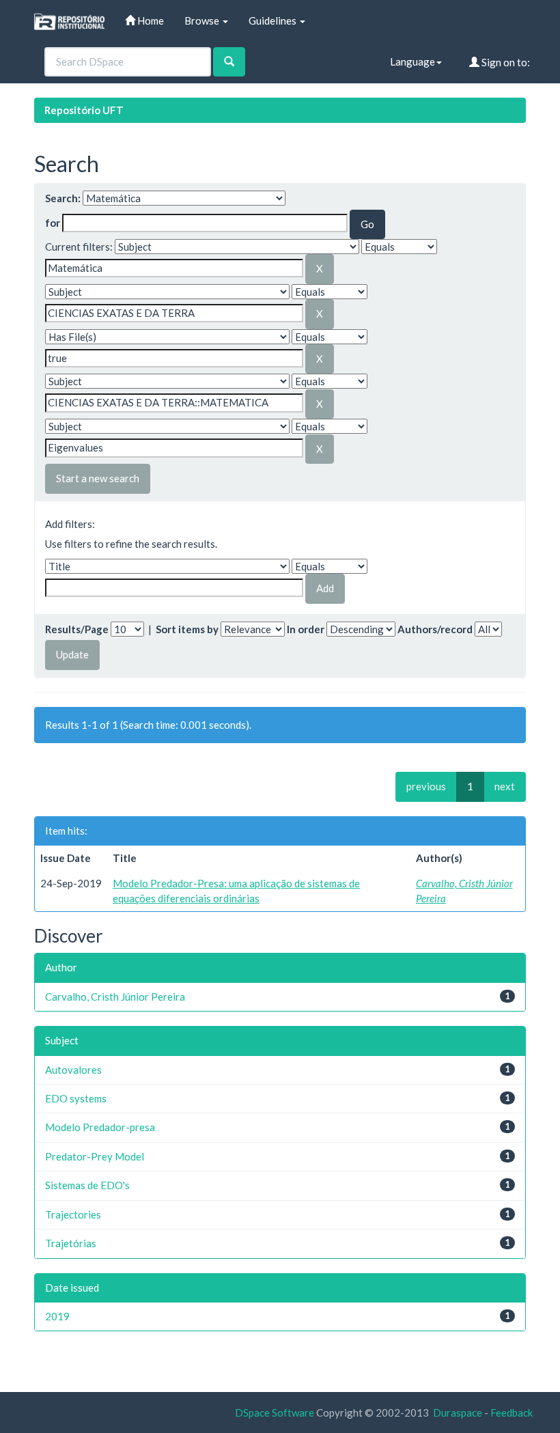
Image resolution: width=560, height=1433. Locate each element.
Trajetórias (70, 1243)
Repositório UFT (84, 110)
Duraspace (457, 1412)
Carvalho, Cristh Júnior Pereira (115, 996)
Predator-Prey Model (94, 1156)
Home (149, 20)
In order (305, 629)
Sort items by (187, 629)
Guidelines (273, 20)
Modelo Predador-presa (100, 1127)
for (52, 223)
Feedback (511, 1412)
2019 (57, 1316)
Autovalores (73, 1069)
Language (412, 61)
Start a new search (97, 478)
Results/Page (77, 629)
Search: (63, 198)
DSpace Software (274, 1412)
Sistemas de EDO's (87, 1185)
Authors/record (435, 629)
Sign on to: (504, 62)
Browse (202, 20)
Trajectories (73, 1214)
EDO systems (76, 1098)
